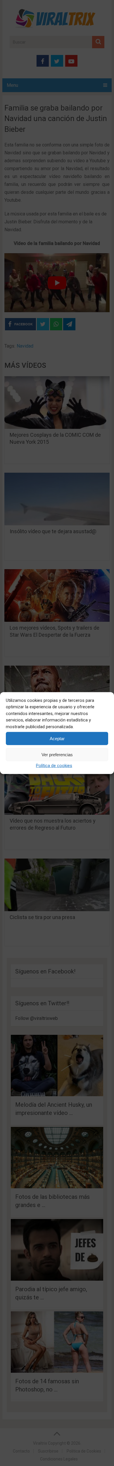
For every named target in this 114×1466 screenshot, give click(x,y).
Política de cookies (54, 765)
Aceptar (57, 738)
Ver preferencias (57, 754)
